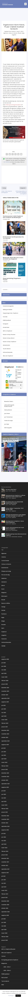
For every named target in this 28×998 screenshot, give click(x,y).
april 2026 (3, 673)
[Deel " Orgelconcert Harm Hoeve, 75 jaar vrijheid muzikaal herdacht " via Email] (21, 154)
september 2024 (5, 741)
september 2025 (5, 698)
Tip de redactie (6, 348)
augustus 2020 (5, 915)
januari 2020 (4, 940)
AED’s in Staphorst (7, 331)
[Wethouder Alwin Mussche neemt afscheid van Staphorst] (14, 249)
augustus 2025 (5, 702)
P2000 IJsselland (7, 320)
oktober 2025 (4, 694)
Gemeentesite (6, 345)
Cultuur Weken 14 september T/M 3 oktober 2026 (14, 509)
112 (2, 550)
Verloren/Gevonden (7, 352)
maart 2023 (4, 805)
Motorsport (4, 596)
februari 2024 (4, 766)
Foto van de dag (5, 574)
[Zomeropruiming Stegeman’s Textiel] (14, 269)
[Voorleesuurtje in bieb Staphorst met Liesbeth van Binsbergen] (14, 207)
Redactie (14, 31)
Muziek (19, 33)
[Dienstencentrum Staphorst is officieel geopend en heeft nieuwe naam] (3, 496)
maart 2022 (4, 847)
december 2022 (5, 815)
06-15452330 (7, 162)
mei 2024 (3, 755)
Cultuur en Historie (13, 33)
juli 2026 (3, 662)
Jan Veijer (6, 424)
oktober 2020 (4, 908)
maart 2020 (4, 933)
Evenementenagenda (8, 306)
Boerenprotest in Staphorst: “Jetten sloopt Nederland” (15, 521)
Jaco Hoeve (7, 413)
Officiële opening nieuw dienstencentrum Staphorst (16, 534)
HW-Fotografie (8, 427)
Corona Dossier (5, 560)
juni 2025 (3, 709)
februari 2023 (4, 808)
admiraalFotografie (9, 405)
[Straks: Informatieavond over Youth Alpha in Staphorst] (3, 528)
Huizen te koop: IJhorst (8, 338)
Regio (23, 33)
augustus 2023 (5, 787)
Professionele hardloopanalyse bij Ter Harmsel (13, 237)
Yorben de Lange (8, 420)
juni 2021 (3, 879)
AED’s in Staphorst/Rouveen (8, 949)
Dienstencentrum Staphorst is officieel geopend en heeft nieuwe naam (15, 496)
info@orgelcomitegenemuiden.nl (13, 104)
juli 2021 (3, 876)
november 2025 (5, 691)
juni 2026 (3, 666)
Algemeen (5, 33)
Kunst (2, 589)
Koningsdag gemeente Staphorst (9, 959)
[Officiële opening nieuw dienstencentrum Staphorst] (3, 535)
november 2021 (5, 862)
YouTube (5, 316)
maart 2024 (4, 762)
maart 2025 (4, 719)
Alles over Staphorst (8, 356)
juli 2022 (3, 833)
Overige (3, 606)
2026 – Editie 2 (7, 970)
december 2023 (5, 773)
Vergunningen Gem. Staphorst (10, 313)
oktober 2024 (4, 737)
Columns (3, 557)
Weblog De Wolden (7, 309)
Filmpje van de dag (6, 571)
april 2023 (3, 801)
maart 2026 (4, 677)
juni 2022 (3, 837)
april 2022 (3, 844)
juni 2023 (3, 794)
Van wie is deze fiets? (11, 489)
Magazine (3, 592)
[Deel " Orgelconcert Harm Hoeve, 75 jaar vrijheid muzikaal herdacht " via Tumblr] (15, 154)
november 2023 (5, 776)
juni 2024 (3, 751)
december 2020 (5, 901)
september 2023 (5, 783)
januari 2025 (4, 726)
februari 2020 (4, 936)
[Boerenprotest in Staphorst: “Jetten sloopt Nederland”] (3, 522)
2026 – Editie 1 (7, 967)
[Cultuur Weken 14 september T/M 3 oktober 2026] (3, 509)
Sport (2, 628)
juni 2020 (3, 922)
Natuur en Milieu (5, 603)
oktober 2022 (4, 822)
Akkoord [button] (18, 995)
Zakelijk (3, 646)
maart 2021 (4, 890)
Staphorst (4, 631)
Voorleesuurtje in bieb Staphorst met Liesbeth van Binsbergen (13, 216)
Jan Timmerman (8, 417)
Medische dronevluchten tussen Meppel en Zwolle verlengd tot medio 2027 (16, 515)
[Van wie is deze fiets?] (3, 490)
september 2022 (5, 826)
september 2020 (5, 911)
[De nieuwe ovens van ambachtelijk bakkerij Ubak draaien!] (3, 503)
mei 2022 (3, 840)
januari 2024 (4, 769)
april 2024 (3, 758)
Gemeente (20, 536)
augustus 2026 (5, 659)
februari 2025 (4, 723)
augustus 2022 (5, 830)
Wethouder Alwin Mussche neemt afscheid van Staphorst (13, 258)
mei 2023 (3, 798)
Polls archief (4, 977)
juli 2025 (3, 705)
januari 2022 (4, 855)
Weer (2, 984)
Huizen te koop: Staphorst (9, 341)
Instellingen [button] (11, 995)
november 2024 (5, 734)
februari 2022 (4, 851)
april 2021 (3, 887)
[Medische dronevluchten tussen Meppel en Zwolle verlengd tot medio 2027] (3, 515)
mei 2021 (3, 883)
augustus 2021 (5, 872)
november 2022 (5, 819)
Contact (3, 956)
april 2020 (3, 929)
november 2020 (5, 904)
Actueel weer (6, 327)
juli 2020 (3, 918)
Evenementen (14, 530)
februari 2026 (4, 680)
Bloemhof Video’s (8, 401)
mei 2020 (3, 926)
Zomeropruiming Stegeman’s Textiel (12, 279)
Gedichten (4, 578)
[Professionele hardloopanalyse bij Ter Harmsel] (14, 228)
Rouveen (3, 624)
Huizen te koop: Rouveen (9, 334)
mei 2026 (3, 669)
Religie (3, 621)
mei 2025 (3, 712)
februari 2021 (4, 894)
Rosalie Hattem (8, 406)
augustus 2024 (5, 744)
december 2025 (5, 687)
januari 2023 (4, 812)
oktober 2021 (4, 865)
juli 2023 (3, 790)
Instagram (5, 323)
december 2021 (5, 858)
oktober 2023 (4, 780)
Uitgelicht (14, 34)
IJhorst (3, 585)
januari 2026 (4, 684)
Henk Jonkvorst (8, 410)
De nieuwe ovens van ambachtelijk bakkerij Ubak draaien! (14, 502)
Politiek (3, 610)
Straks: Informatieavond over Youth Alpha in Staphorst (15, 528)
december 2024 (5, 730)
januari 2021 (4, 897)
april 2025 (3, 716)
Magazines (4, 963)
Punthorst (4, 614)
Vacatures (4, 638)
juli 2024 (3, 748)
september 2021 (5, 869)
